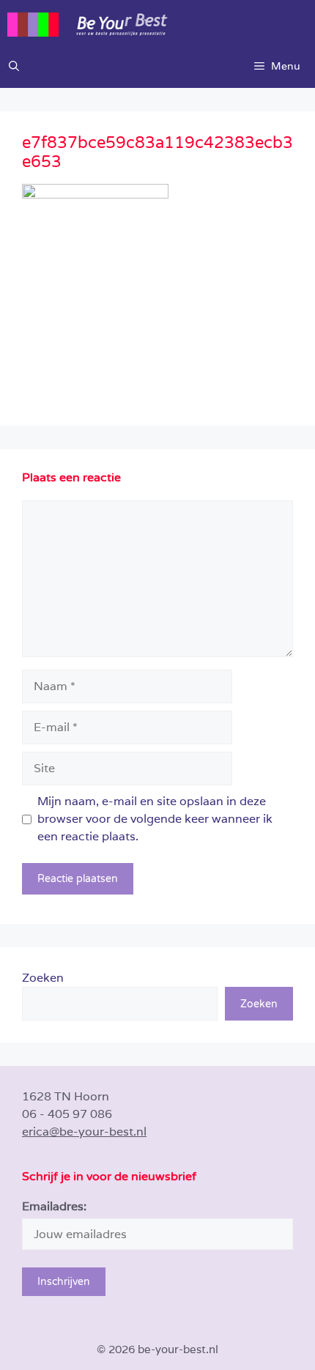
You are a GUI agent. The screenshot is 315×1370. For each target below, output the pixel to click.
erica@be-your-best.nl (84, 1131)
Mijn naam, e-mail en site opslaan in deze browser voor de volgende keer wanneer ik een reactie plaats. (155, 818)
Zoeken (43, 977)
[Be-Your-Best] (161, 22)
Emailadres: (54, 1206)
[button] (14, 66)
